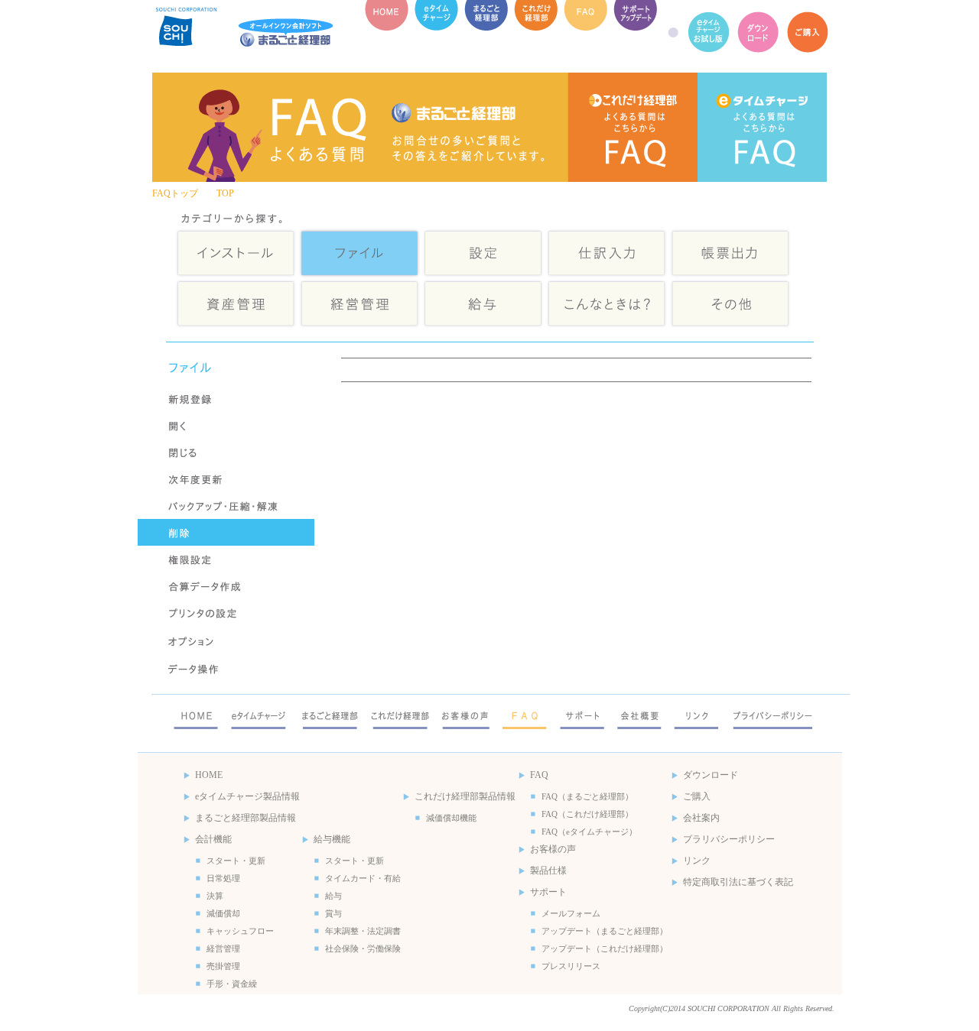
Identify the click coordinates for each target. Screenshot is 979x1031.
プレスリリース (571, 966)
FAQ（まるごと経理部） (587, 796)
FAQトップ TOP (193, 193)
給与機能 (332, 839)
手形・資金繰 (232, 983)
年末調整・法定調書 (363, 930)
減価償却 (223, 913)
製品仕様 (548, 870)
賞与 (333, 913)
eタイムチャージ (436, 32)
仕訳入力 (606, 252)
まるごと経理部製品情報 (245, 817)
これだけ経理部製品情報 (465, 796)
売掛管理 (223, 966)
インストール (236, 252)
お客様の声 (465, 715)
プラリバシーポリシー (729, 839)
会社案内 (701, 817)
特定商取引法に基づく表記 (738, 882)
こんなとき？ (606, 303)
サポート (582, 715)
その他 (730, 303)
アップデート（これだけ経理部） (605, 948)
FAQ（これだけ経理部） (633, 127)
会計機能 (213, 839)
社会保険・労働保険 (363, 948)
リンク (697, 715)
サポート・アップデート (635, 32)
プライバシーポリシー (772, 715)
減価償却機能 (451, 817)
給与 (483, 303)
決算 (215, 895)
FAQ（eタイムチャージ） (762, 127)
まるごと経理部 (486, 32)
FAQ (585, 32)
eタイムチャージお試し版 (708, 32)
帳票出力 (730, 252)
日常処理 (223, 878)
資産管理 (236, 303)
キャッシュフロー (240, 930)
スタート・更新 (236, 860)
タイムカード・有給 (363, 878)
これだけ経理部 (536, 32)
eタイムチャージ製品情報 (247, 796)
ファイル (359, 252)
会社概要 (639, 715)
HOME (386, 32)
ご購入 (808, 32)
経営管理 (359, 303)
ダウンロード (758, 32)
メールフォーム (571, 913)
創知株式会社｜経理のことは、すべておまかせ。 (250, 32)
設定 (483, 252)
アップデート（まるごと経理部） (605, 930)
